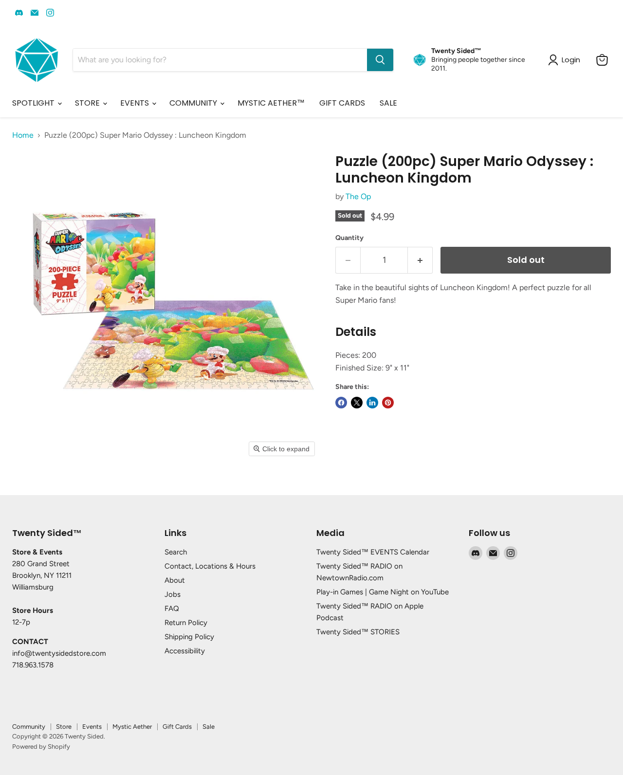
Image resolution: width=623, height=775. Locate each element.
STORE (88, 103)
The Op (358, 196)
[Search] (380, 60)
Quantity (349, 238)
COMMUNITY (194, 103)
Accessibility (185, 650)
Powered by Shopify (41, 746)
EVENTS (135, 103)
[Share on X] (357, 402)
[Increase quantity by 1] (420, 260)
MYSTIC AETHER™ (271, 103)
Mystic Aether (132, 726)
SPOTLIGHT (34, 103)
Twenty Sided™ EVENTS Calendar (372, 552)
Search (176, 552)
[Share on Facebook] (341, 402)
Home (23, 135)
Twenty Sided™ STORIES (358, 631)
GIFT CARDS (342, 103)
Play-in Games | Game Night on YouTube (382, 592)
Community (28, 726)
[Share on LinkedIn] (372, 402)
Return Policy (186, 622)
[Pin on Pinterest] (388, 402)
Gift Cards (177, 726)
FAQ (172, 608)
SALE (388, 103)
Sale (208, 726)
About (175, 580)
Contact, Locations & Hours (210, 566)
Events (92, 726)
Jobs (173, 594)
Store (64, 726)
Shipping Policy (189, 636)
